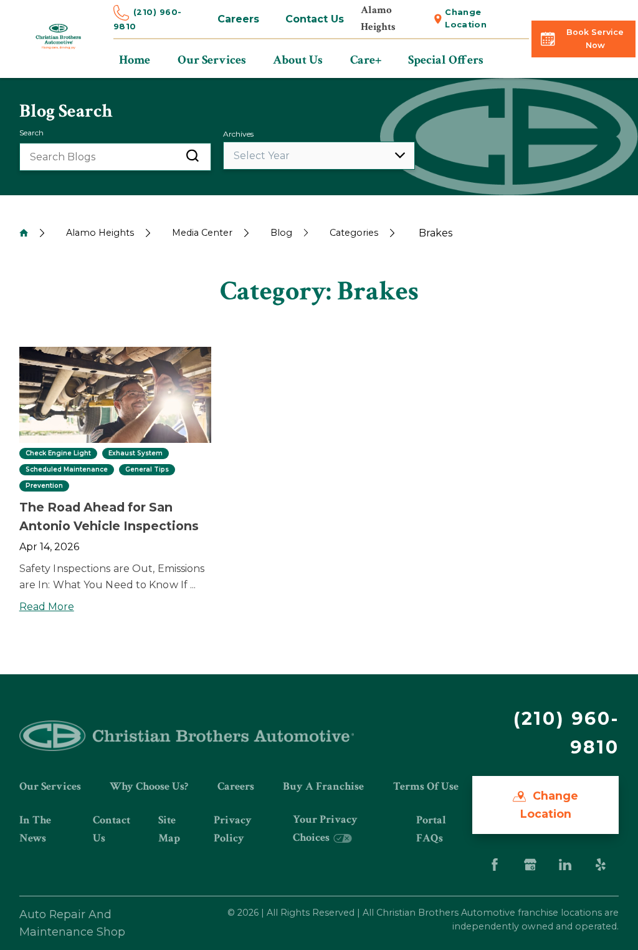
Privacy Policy (233, 829)
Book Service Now (595, 38)
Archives (238, 133)
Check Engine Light (58, 453)
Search (31, 132)
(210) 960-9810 (147, 19)
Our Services (50, 786)
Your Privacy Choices (325, 828)
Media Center (202, 232)
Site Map (169, 829)
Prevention (44, 486)
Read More (46, 607)
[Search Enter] (192, 157)
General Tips (147, 470)
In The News (35, 829)
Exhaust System (135, 453)
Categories (354, 232)
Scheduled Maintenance (67, 470)
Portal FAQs (431, 829)
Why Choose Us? (149, 786)
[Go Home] (23, 232)
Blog (281, 232)
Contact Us (314, 19)
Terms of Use (426, 786)
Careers (238, 19)
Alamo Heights (100, 232)
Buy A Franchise (323, 786)
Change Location (466, 18)
